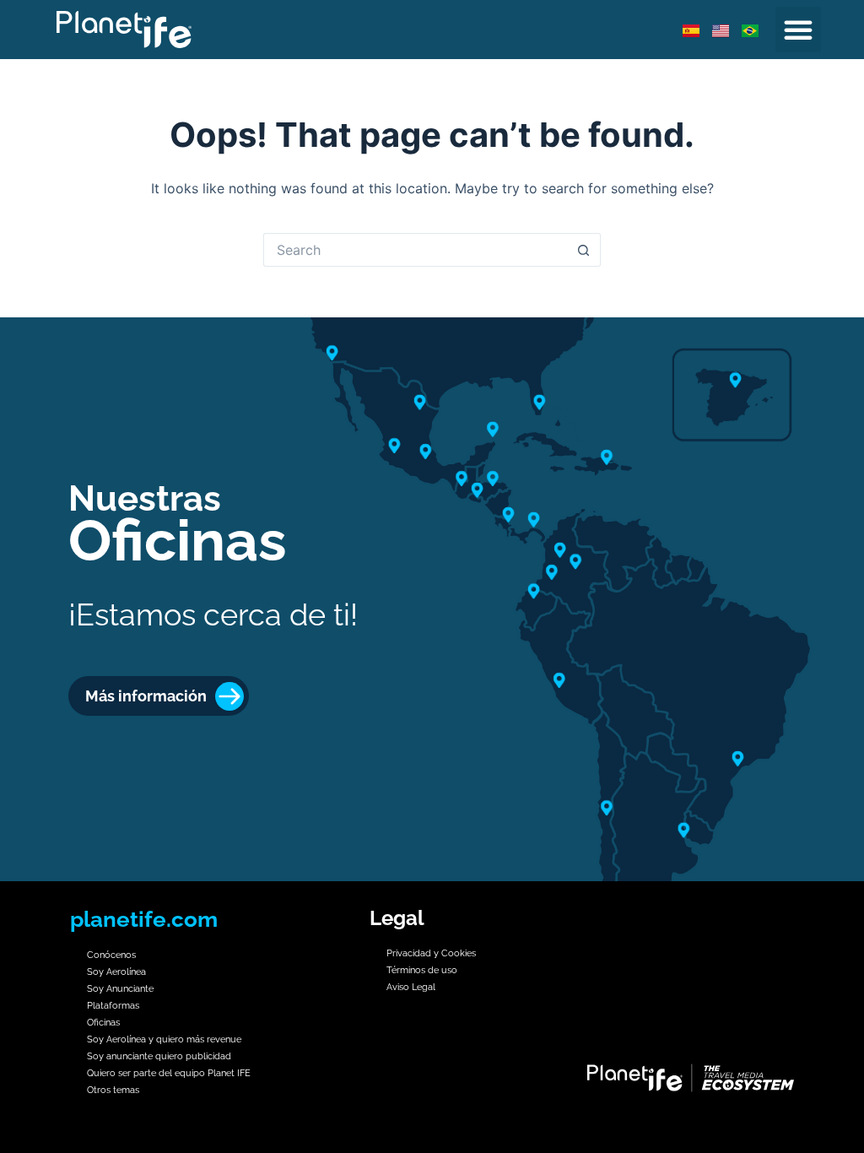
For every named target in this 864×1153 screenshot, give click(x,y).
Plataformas (113, 1005)
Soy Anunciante (120, 988)
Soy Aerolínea (116, 971)
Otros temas (113, 1090)
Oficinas (103, 1022)
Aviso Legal (410, 987)
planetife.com (144, 919)
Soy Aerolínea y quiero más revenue (164, 1039)
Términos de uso (421, 970)
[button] (798, 29)
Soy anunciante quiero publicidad (160, 1056)
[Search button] (584, 250)
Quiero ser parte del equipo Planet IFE (169, 1073)
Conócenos (111, 955)
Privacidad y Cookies (431, 953)
